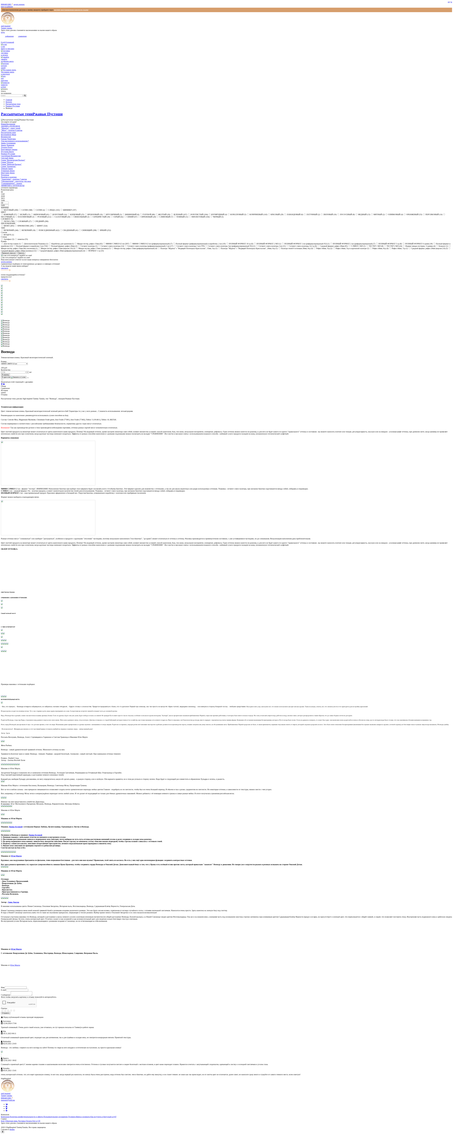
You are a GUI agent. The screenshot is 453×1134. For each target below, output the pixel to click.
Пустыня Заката (7, 152)
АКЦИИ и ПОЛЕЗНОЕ (10, 126)
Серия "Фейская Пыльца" (11, 164)
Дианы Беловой (15, 827)
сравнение (22, 36)
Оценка (4, 1008)
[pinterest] (6, 1111)
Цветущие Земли (8, 173)
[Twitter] (6, 1108)
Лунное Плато (7, 147)
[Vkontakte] (7, 1104)
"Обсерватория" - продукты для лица (16, 181)
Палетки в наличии (9, 177)
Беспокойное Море (8, 135)
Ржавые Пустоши (48, 114)
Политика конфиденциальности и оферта (26, 1117)
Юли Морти (16, 856)
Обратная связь (11, 1121)
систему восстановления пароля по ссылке (71, 10)
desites (12, 1129)
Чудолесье (5, 175)
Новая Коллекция (8, 124)
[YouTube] (6, 1106)
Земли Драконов (7, 145)
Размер (3, 362)
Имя (2, 987)
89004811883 (6, 4)
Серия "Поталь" (7, 162)
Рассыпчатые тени (17, 114)
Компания (5, 1117)
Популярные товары (9, 149)
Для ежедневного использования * (15, 141)
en (449, 2)
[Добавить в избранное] (28, 377)
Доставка (22, 1121)
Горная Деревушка (8, 139)
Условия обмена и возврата (79, 1117)
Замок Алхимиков (8, 143)
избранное (9, 36)
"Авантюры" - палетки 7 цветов (14, 179)
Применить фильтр (8, 253)
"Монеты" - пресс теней (10, 128)
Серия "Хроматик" (8, 166)
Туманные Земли (8, 171)
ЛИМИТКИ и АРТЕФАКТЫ (12, 186)
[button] (226, 316)
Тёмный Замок (7, 169)
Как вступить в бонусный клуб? (103, 1117)
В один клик (6, 377)
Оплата (29, 1121)
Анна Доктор (13, 902)
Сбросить (21, 253)
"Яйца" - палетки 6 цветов (11, 130)
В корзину (5, 375)
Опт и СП (36, 1121)
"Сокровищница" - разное (11, 183)
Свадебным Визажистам (11, 156)
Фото (3, 997)
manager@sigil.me (8, 1100)
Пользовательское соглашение (55, 1117)
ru (451, 2)
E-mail (3, 990)
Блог (3, 1121)
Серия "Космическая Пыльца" (13, 160)
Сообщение (5, 995)
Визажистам (6, 137)
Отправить (5, 1013)
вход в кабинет (7, 7)
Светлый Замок (7, 158)
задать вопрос (19, 4)
